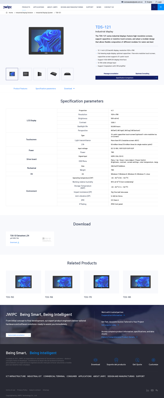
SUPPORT (89, 7)
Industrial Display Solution (24, 12)
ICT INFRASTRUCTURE (16, 376)
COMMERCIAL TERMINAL (54, 376)
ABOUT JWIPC (52, 7)
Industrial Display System (44, 12)
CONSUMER (72, 376)
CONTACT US (109, 7)
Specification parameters (46, 88)
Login (160, 2)
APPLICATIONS (38, 7)
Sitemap (46, 390)
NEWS (99, 7)
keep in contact (35, 390)
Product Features (20, 88)
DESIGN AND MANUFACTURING (72, 7)
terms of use (10, 390)
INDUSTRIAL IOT (34, 376)
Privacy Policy (22, 390)
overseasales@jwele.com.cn (133, 2)
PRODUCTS (26, 7)
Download (68, 88)
